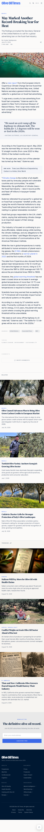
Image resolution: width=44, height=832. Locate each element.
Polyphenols (5, 769)
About (14, 810)
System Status (28, 812)
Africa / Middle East (9, 627)
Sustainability (31, 342)
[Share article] (40, 42)
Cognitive (4, 778)
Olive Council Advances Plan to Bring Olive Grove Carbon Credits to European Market (21, 412)
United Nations (14, 331)
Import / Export (28, 775)
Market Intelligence (29, 786)
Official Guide (27, 792)
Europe (4, 576)
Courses (26, 795)
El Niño (18, 251)
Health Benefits (6, 789)
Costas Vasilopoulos (10, 40)
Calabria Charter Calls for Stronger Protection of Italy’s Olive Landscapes (18, 516)
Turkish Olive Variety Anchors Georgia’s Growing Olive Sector (19, 465)
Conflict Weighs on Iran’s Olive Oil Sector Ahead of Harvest (20, 631)
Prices (25, 769)
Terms (20, 812)
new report (12, 83)
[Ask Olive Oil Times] (39, 827)
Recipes (4, 795)
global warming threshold (24, 277)
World (4, 461)
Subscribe (21, 810)
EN (38, 3)
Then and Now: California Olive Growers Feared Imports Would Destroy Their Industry (20, 686)
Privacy (13, 812)
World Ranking (28, 789)
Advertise (29, 810)
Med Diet (4, 772)
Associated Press (27, 331)
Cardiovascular (6, 775)
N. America (6, 680)
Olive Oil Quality (6, 786)
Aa (11, 44)
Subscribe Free (22, 740)
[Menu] (41, 3)
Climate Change (7, 342)
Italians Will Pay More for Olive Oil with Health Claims (19, 581)
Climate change (9, 178)
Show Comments (23, 360)
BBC (37, 331)
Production (27, 772)
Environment (19, 342)
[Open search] (30, 3)
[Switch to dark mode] (33, 3)
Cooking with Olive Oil (8, 792)
